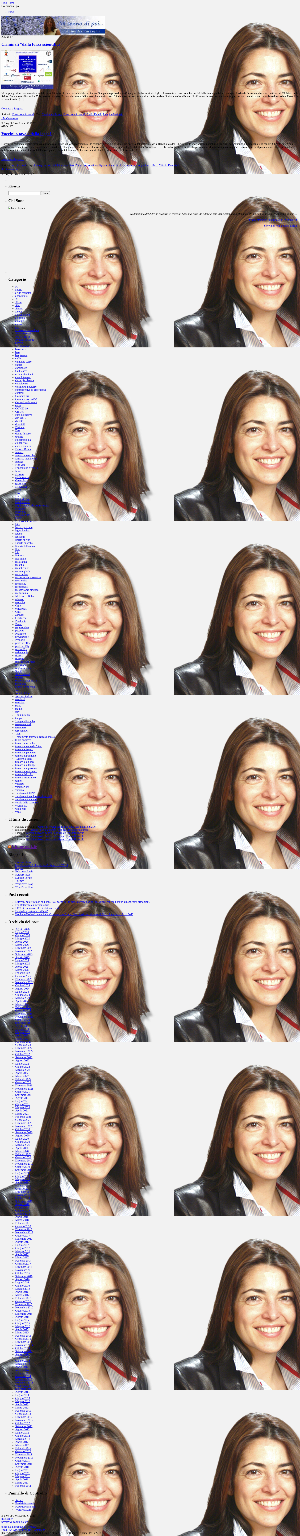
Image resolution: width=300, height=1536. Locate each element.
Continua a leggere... (12, 108)
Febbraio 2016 (23, 1298)
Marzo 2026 (22, 944)
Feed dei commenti (25, 1506)
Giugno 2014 (22, 1360)
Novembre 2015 (24, 1307)
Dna (17, 430)
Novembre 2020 (24, 1126)
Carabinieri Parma (52, 114)
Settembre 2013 (23, 1388)
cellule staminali (24, 374)
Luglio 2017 (22, 1244)
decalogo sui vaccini (45, 165)
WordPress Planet (25, 887)
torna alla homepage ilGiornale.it (19, 1526)
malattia (19, 564)
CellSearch (21, 370)
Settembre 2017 (23, 1238)
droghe (19, 436)
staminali (20, 699)
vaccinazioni (19, 165)
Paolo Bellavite (124, 165)
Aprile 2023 (21, 1035)
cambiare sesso (23, 361)
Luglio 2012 (22, 1432)
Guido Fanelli (94, 114)
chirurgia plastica (24, 380)
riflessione (20, 664)
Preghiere (20, 633)
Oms (17, 611)
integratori (20, 508)
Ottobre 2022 (22, 1054)
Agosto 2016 (22, 1279)
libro (17, 549)
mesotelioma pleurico (27, 589)
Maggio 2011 (22, 1476)
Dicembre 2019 (23, 1160)
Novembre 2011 (24, 1457)
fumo (18, 471)
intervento (20, 511)
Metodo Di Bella (24, 596)
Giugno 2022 (22, 1066)
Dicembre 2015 (23, 1304)
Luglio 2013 (22, 1395)
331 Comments (9, 169)
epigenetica (21, 442)
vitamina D (21, 805)
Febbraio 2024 (23, 1007)
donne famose (23, 433)
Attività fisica (22, 336)
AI (16, 299)
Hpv (17, 492)
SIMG (154, 165)
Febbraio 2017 (23, 1260)
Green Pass (21, 480)
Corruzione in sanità (23, 114)
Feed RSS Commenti (33, 1529)
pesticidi (19, 630)
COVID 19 (21, 408)
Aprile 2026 (21, 941)
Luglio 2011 (22, 1470)
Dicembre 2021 (23, 1085)
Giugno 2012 (22, 1435)
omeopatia (21, 608)
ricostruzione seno (25, 661)
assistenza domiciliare (27, 330)
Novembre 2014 (24, 1345)
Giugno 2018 (22, 1210)
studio (18, 708)
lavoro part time (23, 527)
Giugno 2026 (22, 935)
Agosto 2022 (22, 1060)
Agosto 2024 (22, 988)
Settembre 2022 (23, 1057)
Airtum (19, 308)
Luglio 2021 (22, 1101)
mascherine (21, 574)
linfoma (19, 555)
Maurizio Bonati (85, 165)
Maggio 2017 (22, 1251)
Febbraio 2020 (23, 1154)
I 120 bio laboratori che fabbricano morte (37, 908)
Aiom (18, 302)
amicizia (19, 320)
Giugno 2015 (22, 1323)
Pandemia (20, 621)
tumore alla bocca (25, 761)
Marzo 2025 (22, 969)
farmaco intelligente (26, 458)
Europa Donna (23, 449)
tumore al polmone (25, 755)
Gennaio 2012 (23, 1451)
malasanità (21, 561)
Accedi (19, 1500)
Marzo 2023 (22, 1038)
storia (18, 705)
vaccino (19, 789)
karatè (18, 517)
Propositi (20, 639)
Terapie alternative (25, 721)
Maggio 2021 (22, 1107)
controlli (19, 392)
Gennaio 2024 (23, 1010)
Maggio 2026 (22, 938)
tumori (18, 780)
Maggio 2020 (22, 1144)
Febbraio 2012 (23, 1448)
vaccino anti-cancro (26, 799)
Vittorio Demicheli (169, 165)
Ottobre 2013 (22, 1385)
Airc (17, 305)
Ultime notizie (24, 846)
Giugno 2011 (22, 1473)
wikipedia (20, 808)
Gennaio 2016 (23, 1301)
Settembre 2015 (23, 1313)
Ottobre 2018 (22, 1198)
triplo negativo (23, 739)
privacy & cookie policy (14, 1521)
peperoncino (22, 627)
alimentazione (22, 314)
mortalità (20, 602)
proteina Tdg (22, 646)
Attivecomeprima (24, 333)
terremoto (20, 727)
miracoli (19, 599)
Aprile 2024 (21, 1001)
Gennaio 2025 (23, 976)
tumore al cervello (25, 743)
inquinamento (22, 502)
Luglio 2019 (22, 1173)
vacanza (19, 783)
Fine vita (20, 464)
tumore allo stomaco (26, 771)
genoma (19, 474)
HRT (18, 496)
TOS (18, 733)
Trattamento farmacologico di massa (35, 736)
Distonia (19, 427)
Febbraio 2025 (23, 972)
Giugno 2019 (22, 1176)
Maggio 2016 (22, 1288)
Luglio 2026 (22, 932)
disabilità (20, 424)
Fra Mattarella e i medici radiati (32, 904)
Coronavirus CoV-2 (26, 399)
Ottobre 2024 (22, 985)
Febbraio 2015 (23, 1335)
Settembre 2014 (23, 1351)
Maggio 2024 (22, 997)
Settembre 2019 (23, 1169)
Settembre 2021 (23, 1094)
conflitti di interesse (25, 386)
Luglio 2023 (22, 1029)
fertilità (19, 461)
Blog (11, 11)
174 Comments (9, 118)
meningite (20, 583)
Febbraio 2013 (23, 1410)
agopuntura (21, 295)
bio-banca (20, 349)
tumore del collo (24, 774)
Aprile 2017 (21, 1254)
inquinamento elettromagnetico (32, 505)
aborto (18, 289)
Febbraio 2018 (23, 1223)
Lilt (17, 552)
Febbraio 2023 (23, 1041)
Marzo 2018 (22, 1219)
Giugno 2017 (22, 1248)
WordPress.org (23, 1509)
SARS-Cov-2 (22, 674)
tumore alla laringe (25, 764)
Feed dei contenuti (25, 1503)
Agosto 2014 (22, 1354)
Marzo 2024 (22, 1004)
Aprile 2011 (21, 1479)
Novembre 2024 (24, 982)
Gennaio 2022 (23, 1082)
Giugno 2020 (22, 1141)
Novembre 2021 (24, 1088)
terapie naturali (23, 724)
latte (17, 524)
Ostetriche (20, 618)
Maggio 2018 (22, 1213)
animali (19, 324)
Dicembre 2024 (23, 979)
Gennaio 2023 (23, 1044)
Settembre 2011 (23, 1463)
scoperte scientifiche (26, 680)
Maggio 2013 (22, 1401)
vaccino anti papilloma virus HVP (33, 796)
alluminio (20, 317)
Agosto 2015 (22, 1316)
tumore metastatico (25, 777)
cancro (19, 364)
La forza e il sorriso (25, 521)
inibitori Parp (22, 499)
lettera (18, 533)
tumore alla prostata (26, 768)
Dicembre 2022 (23, 1047)
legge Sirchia (22, 530)
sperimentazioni (23, 696)
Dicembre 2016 (23, 1266)
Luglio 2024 (22, 991)
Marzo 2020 (22, 1151)
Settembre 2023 (23, 1022)
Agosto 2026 (22, 929)
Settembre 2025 (23, 954)
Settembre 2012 (23, 1426)
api (17, 327)
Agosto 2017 (22, 1241)
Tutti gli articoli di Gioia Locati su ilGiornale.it (271, 219)
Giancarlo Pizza (65, 165)
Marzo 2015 (22, 1332)
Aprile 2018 (21, 1216)
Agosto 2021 (22, 1097)
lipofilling (20, 558)
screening (20, 683)
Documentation (23, 862)
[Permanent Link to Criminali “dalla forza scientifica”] (27, 88)
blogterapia (21, 355)
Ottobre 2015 (22, 1310)
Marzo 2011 (21, 1482)
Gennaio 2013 (23, 1413)
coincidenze (21, 383)
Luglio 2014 (22, 1357)
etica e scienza (23, 446)
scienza (19, 677)
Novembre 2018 (24, 1194)
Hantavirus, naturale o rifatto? (31, 911)
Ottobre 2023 (22, 1019)
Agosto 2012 (22, 1429)
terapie (19, 718)
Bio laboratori (22, 345)
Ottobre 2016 (22, 1273)
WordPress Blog (24, 883)
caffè (18, 358)
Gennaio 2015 (23, 1338)
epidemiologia (23, 439)
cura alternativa (23, 414)
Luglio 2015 (22, 1320)
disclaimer (6, 1518)
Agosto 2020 (22, 1135)
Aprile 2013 (21, 1404)
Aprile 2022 (21, 1072)
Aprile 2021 (21, 1110)
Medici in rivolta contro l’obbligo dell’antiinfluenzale (66, 826)
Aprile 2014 (21, 1366)
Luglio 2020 (22, 1138)
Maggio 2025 (22, 963)
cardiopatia (21, 367)
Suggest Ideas (22, 874)
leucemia (20, 536)
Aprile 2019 (21, 1182)
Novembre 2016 (24, 1269)
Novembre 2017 (24, 1232)
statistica (19, 702)
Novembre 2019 (24, 1163)
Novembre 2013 (24, 1382)
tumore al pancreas (25, 752)
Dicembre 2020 (23, 1123)
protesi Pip (21, 649)
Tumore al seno (23, 758)
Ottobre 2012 (22, 1423)
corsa (18, 405)
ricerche (19, 658)
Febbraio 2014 (23, 1373)
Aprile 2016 (21, 1291)
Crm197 (19, 411)
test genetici (21, 730)
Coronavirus (22, 396)
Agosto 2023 (22, 1026)
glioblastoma (22, 477)
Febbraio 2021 (23, 1116)
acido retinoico (23, 292)
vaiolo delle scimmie (26, 802)
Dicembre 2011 (23, 1454)
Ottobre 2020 (22, 1129)
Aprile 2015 (21, 1329)
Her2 (18, 489)
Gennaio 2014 (23, 1376)
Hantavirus (21, 486)
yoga (18, 811)
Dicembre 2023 (23, 1013)
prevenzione (22, 636)
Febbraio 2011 (23, 1485)
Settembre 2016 (23, 1276)
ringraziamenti (23, 668)
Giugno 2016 (22, 1285)
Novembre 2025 (24, 951)
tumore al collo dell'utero (28, 746)
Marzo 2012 (22, 1445)
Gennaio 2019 (23, 1188)
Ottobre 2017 (22, 1235)
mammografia (22, 571)
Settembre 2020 (23, 1132)
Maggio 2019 (22, 1179)
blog (17, 352)
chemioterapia (23, 377)
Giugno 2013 (22, 1398)
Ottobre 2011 (22, 1460)
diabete (19, 421)
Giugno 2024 (22, 994)
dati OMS (20, 417)
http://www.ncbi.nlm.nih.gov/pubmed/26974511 (41, 865)
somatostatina (22, 693)
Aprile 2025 (21, 966)
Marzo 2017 (22, 1257)
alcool (18, 311)
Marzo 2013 (22, 1407)
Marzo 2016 (22, 1294)
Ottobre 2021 (22, 1091)
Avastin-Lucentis (24, 339)
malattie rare (22, 567)
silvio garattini (141, 165)
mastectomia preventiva (28, 577)
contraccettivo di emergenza (30, 389)
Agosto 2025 (22, 957)
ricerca (19, 655)
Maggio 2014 (22, 1363)
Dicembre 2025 (23, 947)
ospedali (19, 614)
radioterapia (21, 652)
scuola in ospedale (25, 686)
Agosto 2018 (22, 1204)
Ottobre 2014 (22, 1348)
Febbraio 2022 (23, 1079)
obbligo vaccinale (104, 165)
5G (17, 286)
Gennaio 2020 (23, 1157)
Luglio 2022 (22, 1063)
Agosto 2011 (22, 1466)
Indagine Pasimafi (113, 114)
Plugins (19, 868)
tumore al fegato (24, 749)
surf (17, 711)
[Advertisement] (34, 252)
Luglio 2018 (22, 1207)
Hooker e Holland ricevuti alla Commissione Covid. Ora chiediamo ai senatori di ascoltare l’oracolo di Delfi (74, 914)
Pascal (18, 624)
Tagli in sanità (23, 714)
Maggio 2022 (22, 1069)
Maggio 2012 (22, 1438)
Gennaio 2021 (23, 1119)
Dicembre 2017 (23, 1229)
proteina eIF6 (22, 643)
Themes (19, 880)
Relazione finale (24, 871)
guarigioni (20, 483)
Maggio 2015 (22, 1326)
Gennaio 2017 (23, 1263)
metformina (21, 593)
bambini (19, 342)
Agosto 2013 (22, 1391)
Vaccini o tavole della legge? (26, 134)
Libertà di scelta (24, 542)
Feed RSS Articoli (11, 1529)
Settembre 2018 (23, 1201)
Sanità (18, 671)
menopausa (21, 586)
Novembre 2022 (24, 1051)
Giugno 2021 (22, 1104)
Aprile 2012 (21, 1441)
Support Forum (23, 877)
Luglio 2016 (22, 1282)
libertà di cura (22, 539)
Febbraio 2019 (23, 1185)
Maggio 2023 (22, 1032)
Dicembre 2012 (23, 1416)
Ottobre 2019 (22, 1166)
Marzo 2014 (22, 1370)
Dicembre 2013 (23, 1379)
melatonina (21, 580)
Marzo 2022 (22, 1076)
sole (17, 689)
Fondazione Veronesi (26, 467)
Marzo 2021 (22, 1113)
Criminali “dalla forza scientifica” (31, 44)
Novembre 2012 (24, 1420)
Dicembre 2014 (23, 1341)
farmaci (19, 452)
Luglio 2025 (22, 960)
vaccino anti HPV (25, 793)
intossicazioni (22, 514)
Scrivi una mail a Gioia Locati (280, 225)
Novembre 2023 (24, 1016)
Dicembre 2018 (23, 1191)
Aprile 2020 (21, 1148)
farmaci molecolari (25, 455)
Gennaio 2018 (23, 1226)
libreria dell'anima (25, 546)
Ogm (18, 605)
